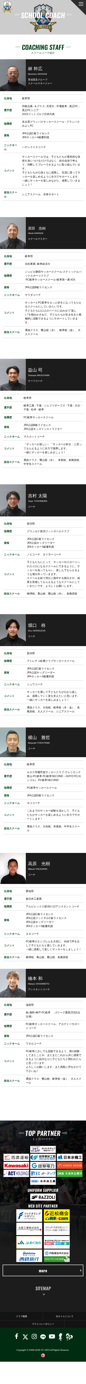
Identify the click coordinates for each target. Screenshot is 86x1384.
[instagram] (34, 1336)
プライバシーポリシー (43, 1324)
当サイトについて (64, 1316)
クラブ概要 (21, 1316)
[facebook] (16, 1336)
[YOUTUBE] (52, 1336)
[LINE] (43, 1336)
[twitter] (25, 1336)
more (43, 1270)
